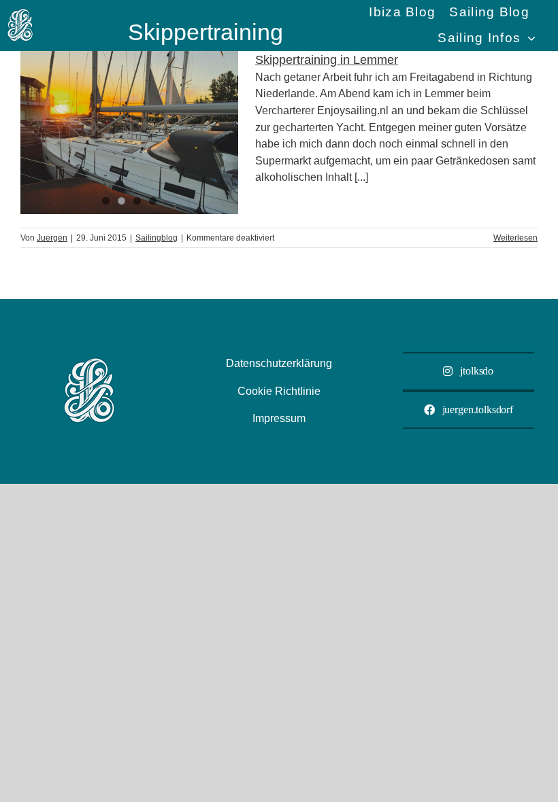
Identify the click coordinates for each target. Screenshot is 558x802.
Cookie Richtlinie (279, 391)
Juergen (52, 238)
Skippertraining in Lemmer (326, 60)
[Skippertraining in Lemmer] (129, 132)
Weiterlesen (515, 238)
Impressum (279, 418)
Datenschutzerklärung (279, 363)
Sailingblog (156, 238)
